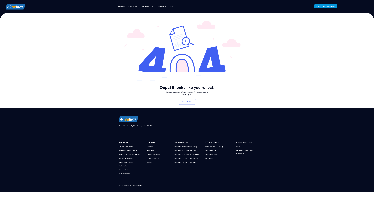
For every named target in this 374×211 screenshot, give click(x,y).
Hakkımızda (161, 6)
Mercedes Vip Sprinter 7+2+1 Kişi (185, 150)
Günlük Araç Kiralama (126, 162)
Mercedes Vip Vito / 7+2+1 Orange (186, 158)
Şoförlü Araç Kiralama (126, 158)
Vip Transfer (123, 166)
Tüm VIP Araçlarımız (153, 154)
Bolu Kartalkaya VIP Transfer (128, 150)
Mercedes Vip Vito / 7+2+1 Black (185, 162)
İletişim (171, 6)
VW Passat (209, 158)
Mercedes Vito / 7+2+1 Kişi (214, 147)
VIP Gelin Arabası (124, 174)
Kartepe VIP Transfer (126, 147)
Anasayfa (121, 6)
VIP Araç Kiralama (124, 170)
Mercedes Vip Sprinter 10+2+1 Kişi (186, 147)
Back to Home (186, 102)
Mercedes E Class (211, 150)
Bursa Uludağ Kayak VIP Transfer (129, 154)
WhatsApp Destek (153, 158)
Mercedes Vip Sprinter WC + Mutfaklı (187, 154)
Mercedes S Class (211, 154)
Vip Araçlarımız (147, 6)
